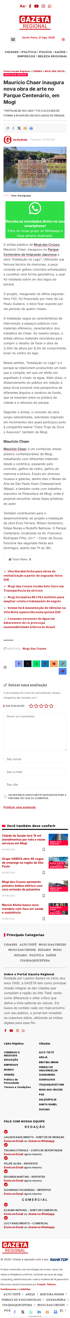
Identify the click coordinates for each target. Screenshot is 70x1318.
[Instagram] (43, 6)
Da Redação (20, 139)
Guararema (56, 1300)
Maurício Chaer (15, 449)
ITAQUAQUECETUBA (35, 960)
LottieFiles (25, 1289)
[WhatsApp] (49, 6)
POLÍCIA (45, 52)
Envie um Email (13, 1141)
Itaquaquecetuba (17, 1305)
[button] (23, 6)
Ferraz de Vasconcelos (21, 1300)
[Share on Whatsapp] (31, 1312)
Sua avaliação (15, 706)
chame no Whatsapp (41, 1141)
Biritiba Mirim (52, 1294)
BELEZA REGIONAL (52, 56)
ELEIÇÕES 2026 (55, 908)
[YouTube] (36, 6)
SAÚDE (60, 52)
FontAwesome (9, 1289)
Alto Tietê (28, 944)
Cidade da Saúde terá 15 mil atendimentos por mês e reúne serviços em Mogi (23, 839)
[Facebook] (30, 6)
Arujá (30, 1294)
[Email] (25, 128)
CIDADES (12, 52)
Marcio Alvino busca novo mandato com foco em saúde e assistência (22, 908)
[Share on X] (19, 128)
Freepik (41, 1284)
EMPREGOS (26, 56)
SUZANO (20, 955)
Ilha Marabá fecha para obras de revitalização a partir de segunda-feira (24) (33, 576)
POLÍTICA (28, 52)
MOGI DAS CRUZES (15, 75)
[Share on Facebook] (13, 128)
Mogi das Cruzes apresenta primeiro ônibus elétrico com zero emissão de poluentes (22, 885)
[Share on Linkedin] (39, 1312)
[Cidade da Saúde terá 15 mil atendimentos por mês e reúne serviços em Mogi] (58, 839)
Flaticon (51, 1284)
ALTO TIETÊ (57, 863)
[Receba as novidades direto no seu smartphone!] (35, 208)
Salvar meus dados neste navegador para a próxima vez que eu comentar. (37, 797)
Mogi (57, 950)
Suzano (44, 950)
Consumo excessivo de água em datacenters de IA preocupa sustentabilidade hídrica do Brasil (29, 623)
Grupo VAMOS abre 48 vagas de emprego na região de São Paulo (23, 862)
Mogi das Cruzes (47, 244)
